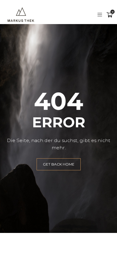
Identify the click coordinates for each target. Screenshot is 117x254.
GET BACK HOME (58, 164)
